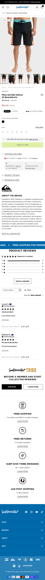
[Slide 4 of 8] (29, 79)
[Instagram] (31, 512)
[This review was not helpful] (26, 327)
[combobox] (22, 13)
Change (34, 158)
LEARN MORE (22, 421)
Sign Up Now (35, 2)
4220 (19, 158)
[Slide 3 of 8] (20, 79)
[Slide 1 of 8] (4, 79)
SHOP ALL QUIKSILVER (11, 234)
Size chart (39, 127)
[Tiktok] (42, 512)
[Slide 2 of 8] (12, 79)
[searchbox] (10, 290)
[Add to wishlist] (42, 95)
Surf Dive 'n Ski (17, 572)
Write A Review (22, 281)
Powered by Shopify (31, 572)
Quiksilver (5, 91)
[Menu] (3, 7)
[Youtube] (36, 512)
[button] (37, 7)
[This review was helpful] (22, 327)
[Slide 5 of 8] (37, 79)
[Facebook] (26, 512)
